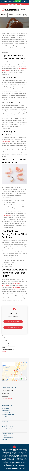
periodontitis (8, 215)
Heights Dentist (19, 459)
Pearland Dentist (11, 465)
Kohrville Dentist (21, 461)
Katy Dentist (14, 461)
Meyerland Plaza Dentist (9, 462)
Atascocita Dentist (17, 455)
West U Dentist (22, 468)
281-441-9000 (17, 287)
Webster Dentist (14, 468)
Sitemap (17, 452)
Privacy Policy (11, 452)
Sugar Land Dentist (17, 467)
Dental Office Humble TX (17, 453)
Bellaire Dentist (19, 456)
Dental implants (6, 141)
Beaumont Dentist (10, 456)
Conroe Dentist (14, 458)
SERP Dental (15, 451)
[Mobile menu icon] (26, 9)
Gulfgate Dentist (10, 459)
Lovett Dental (9, 449)
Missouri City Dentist (21, 462)
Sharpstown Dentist (7, 467)
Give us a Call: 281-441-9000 (14, 4)
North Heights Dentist (7, 464)
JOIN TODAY (17, 1)
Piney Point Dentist (20, 465)
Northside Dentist (17, 464)
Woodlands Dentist (14, 470)
